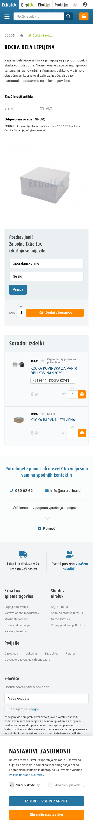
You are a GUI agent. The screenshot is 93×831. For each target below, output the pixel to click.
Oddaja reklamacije (17, 625)
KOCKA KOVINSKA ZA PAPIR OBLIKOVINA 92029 (53, 370)
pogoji (34, 709)
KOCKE (51, 414)
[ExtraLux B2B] (9, 4)
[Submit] (68, 16)
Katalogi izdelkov (16, 631)
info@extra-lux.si (65, 490)
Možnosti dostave (16, 619)
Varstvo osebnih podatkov (22, 613)
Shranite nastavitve (46, 814)
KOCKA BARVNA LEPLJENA (52, 420)
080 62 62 (24, 490)
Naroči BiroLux (60, 619)
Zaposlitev (51, 653)
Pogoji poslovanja (16, 607)
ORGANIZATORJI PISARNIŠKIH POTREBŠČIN (62, 361)
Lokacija (31, 653)
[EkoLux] (44, 4)
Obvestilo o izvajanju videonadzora (27, 659)
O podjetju (11, 653)
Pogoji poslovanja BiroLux (68, 625)
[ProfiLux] (61, 4)
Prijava (18, 289)
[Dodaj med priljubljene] (21, 35)
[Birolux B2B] (27, 4)
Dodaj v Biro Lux (42, 35)
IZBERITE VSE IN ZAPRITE (46, 801)
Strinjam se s (25, 709)
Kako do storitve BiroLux (67, 613)
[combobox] (53, 381)
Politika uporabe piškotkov (26, 775)
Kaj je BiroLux (59, 607)
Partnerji (71, 653)
